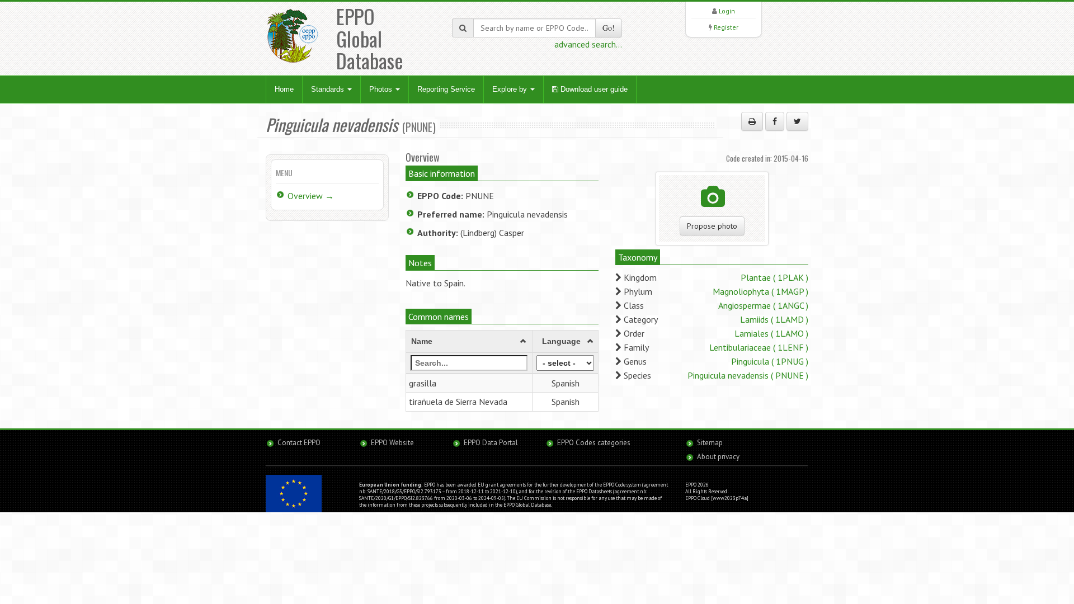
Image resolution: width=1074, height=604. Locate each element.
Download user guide (593, 89)
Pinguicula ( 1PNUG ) (769, 361)
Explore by (510, 89)
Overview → (311, 195)
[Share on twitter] (797, 121)
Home (284, 89)
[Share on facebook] (774, 121)
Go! (608, 27)
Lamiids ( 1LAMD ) (774, 319)
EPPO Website (392, 442)
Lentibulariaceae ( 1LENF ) (758, 347)
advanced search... (588, 44)
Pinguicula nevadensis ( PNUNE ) (747, 375)
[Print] (752, 121)
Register (726, 27)
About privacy (718, 456)
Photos (381, 89)
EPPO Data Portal (491, 442)
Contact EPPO (299, 442)
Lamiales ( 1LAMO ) (771, 333)
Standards (328, 89)
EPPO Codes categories (593, 442)
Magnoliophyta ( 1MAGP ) (760, 291)
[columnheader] (469, 341)
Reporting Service (446, 89)
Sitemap (710, 442)
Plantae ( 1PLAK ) (774, 277)
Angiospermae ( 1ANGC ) (763, 305)
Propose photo (712, 226)
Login (727, 11)
